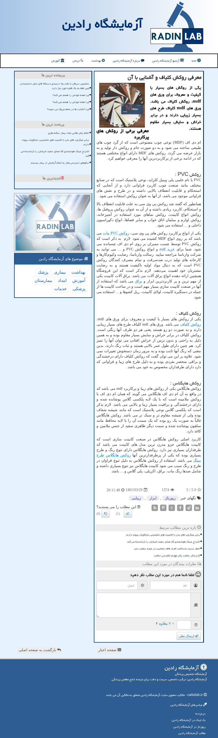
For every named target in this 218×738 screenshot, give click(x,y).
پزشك (43, 272)
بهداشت (96, 60)
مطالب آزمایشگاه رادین (192, 733)
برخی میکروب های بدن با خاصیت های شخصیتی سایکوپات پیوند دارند (163, 534)
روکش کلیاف (190, 324)
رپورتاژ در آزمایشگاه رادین (189, 726)
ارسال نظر (187, 636)
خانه (194, 60)
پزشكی (79, 288)
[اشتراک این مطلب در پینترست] (163, 507)
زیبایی (136, 498)
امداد (62, 280)
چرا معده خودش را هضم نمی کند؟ (71, 95)
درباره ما (200, 713)
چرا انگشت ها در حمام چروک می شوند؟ (68, 109)
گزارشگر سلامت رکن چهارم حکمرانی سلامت (177, 555)
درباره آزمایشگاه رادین (127, 60)
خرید (167, 249)
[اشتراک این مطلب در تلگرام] (188, 507)
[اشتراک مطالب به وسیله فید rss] (154, 507)
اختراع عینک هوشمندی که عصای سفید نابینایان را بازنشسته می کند (163, 541)
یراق (138, 281)
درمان (77, 60)
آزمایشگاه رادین (102, 23)
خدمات (60, 288)
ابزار (153, 498)
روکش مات (116, 233)
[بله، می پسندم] (128, 514)
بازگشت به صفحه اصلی (38, 650)
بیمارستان (43, 280)
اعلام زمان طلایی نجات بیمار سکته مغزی (68, 133)
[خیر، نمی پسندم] (105, 514)
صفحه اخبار (108, 650)
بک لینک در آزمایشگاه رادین (189, 720)
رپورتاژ (170, 498)
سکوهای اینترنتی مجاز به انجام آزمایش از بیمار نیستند (60, 162)
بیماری (60, 272)
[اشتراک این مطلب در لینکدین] (197, 507)
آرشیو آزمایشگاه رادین (166, 60)
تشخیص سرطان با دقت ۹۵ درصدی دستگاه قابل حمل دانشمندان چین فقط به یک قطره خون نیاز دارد (54, 86)
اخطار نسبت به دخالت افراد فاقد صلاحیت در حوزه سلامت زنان (167, 548)
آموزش (56, 60)
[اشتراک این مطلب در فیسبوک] (180, 507)
